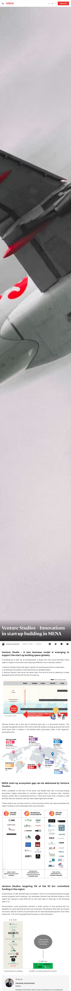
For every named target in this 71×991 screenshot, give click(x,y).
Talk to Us (63, 3)
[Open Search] (49, 3)
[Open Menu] (3, 3)
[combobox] (54, 3)
